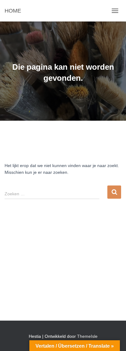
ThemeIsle (87, 336)
